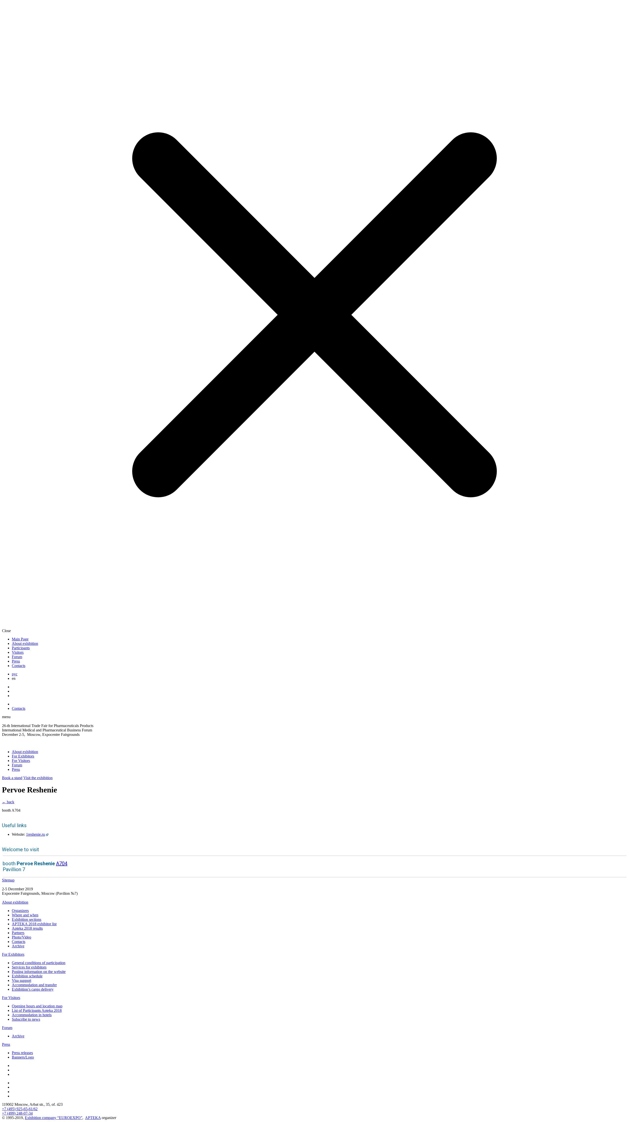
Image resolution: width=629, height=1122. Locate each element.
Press (16, 661)
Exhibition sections (26, 919)
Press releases (22, 1053)
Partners (18, 933)
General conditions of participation (38, 963)
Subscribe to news (26, 1019)
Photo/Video (21, 937)
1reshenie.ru (35, 834)
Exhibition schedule (27, 976)
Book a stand (12, 778)
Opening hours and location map (37, 1006)
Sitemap (8, 880)
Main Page (20, 639)
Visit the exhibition (38, 778)
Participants (21, 648)
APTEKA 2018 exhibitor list (34, 924)
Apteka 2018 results (27, 928)
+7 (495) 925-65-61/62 (20, 1109)
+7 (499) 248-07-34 (17, 1113)
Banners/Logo (23, 1057)
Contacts (18, 666)
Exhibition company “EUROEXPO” (53, 1118)
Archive (18, 946)
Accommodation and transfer (34, 985)
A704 (61, 863)
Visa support (21, 980)
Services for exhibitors (29, 967)
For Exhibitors (23, 756)
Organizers (20, 911)
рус (14, 674)
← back (8, 802)
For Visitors (21, 760)
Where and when (25, 915)
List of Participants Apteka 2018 (37, 1010)
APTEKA (93, 1118)
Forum (17, 657)
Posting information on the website (39, 972)
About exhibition (25, 643)
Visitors (18, 652)
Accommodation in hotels (32, 1015)
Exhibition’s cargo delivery (33, 989)
